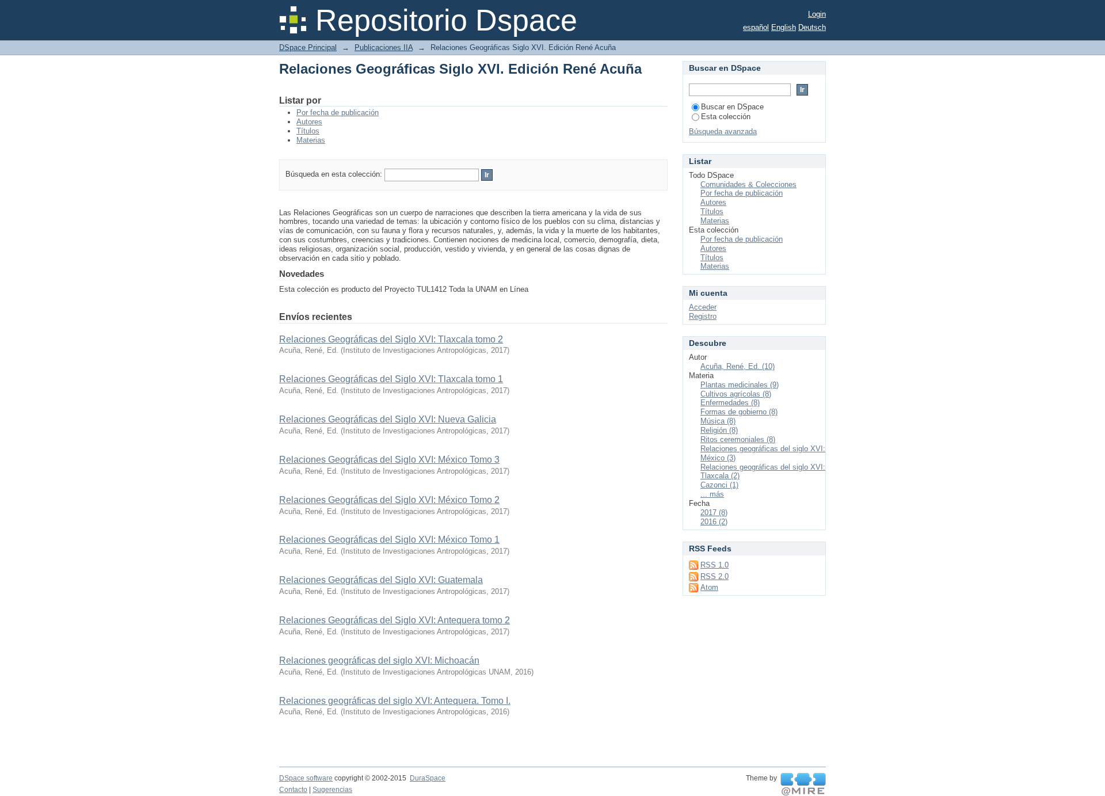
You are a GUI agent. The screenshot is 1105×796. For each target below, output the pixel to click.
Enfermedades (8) (730, 402)
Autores (309, 121)
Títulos (307, 131)
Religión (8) (719, 430)
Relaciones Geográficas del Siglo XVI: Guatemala (381, 580)
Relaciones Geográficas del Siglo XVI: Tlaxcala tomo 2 (391, 339)
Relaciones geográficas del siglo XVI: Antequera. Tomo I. (394, 701)
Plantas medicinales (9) (739, 384)
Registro (703, 316)
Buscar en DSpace (732, 106)
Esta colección (725, 116)
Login (817, 14)
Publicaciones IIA (384, 47)
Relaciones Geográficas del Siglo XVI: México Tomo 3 (389, 459)
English (783, 27)
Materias (310, 140)
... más (712, 494)
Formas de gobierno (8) (739, 411)
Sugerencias (332, 790)
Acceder (703, 307)
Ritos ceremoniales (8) (737, 439)
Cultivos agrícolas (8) (735, 394)
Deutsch (812, 27)
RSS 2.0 (714, 576)
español (756, 27)
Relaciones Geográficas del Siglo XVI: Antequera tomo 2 (394, 620)
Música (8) (718, 421)
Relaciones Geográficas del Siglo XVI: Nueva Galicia (387, 419)
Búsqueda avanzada (723, 131)
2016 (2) (713, 521)
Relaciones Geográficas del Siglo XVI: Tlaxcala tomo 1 (391, 379)
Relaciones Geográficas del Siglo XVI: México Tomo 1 (389, 539)
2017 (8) (713, 512)
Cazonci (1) (719, 485)
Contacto (293, 790)
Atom (709, 587)
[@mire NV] (803, 784)
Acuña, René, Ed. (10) (737, 366)
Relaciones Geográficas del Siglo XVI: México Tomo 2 (389, 500)
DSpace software (306, 778)
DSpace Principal (308, 47)
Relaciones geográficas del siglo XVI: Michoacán (379, 660)
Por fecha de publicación (337, 112)
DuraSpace (427, 778)
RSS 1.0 (714, 565)
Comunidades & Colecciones (748, 184)
